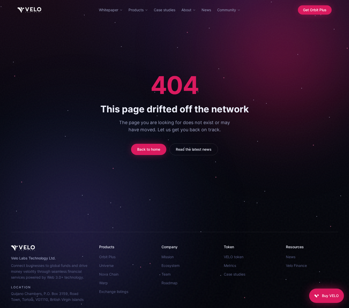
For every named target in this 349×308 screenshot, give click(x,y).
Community (226, 10)
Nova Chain (109, 274)
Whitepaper (108, 10)
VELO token (233, 257)
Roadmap (169, 283)
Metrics (230, 265)
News (206, 10)
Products (136, 10)
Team (166, 274)
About (186, 10)
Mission (167, 257)
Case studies (164, 10)
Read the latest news (194, 149)
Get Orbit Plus (315, 10)
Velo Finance (296, 265)
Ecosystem (170, 265)
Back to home (148, 149)
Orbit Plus (107, 257)
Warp (103, 283)
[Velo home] (29, 10)
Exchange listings (113, 291)
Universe (106, 265)
